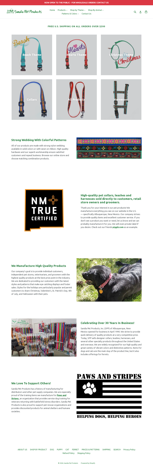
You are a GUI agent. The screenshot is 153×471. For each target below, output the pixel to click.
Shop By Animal (96, 10)
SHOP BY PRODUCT (38, 449)
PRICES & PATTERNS (91, 449)
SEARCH (117, 449)
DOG (52, 449)
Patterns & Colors (71, 13)
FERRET (75, 449)
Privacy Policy (129, 449)
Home (52, 10)
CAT (67, 449)
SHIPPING (106, 449)
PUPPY (60, 449)
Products (63, 10)
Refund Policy (68, 453)
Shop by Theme (78, 10)
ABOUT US (22, 449)
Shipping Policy (83, 453)
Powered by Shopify (88, 463)
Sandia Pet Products (71, 463)
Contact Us (86, 14)
